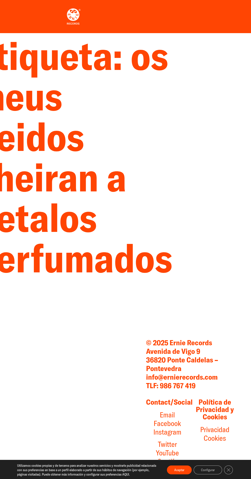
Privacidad (214, 429)
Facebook (167, 423)
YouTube (167, 452)
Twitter (167, 444)
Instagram (167, 432)
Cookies (215, 438)
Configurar (208, 470)
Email (167, 414)
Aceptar (179, 470)
